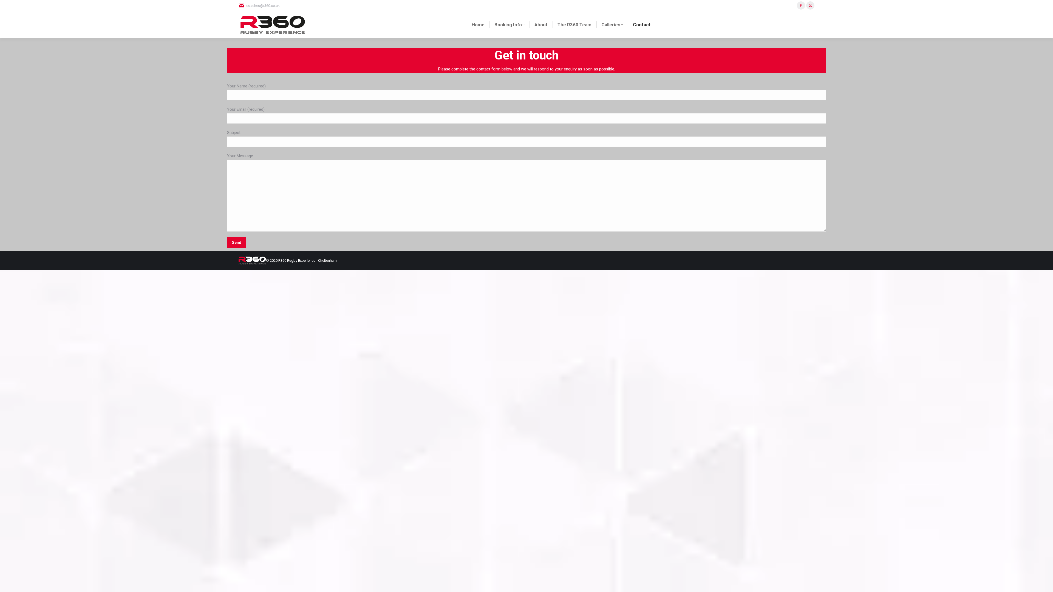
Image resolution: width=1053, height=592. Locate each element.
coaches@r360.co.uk (263, 6)
